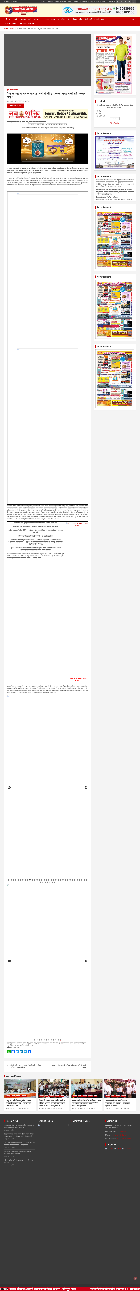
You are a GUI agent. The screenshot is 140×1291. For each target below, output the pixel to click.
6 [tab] (20, 879)
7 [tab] (22, 879)
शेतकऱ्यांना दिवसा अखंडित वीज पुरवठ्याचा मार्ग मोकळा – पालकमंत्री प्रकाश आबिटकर (117, 1103)
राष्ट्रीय (30, 19)
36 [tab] (11, 880)
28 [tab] (72, 879)
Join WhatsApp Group (86, 1)
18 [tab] (48, 879)
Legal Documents (60, 1)
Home (43, 1)
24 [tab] (63, 879)
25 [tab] (65, 879)
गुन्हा (58, 19)
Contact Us (111, 1)
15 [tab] (41, 879)
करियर (80, 19)
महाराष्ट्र (23, 19)
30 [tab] (77, 879)
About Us (50, 1)
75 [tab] (54, 882)
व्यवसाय (53, 19)
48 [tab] (39, 880)
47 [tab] (37, 880)
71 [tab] (45, 882)
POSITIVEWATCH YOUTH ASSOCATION (19, 24)
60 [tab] (67, 880)
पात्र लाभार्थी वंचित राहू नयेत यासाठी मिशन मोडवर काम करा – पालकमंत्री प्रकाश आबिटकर (18, 1103)
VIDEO (70, 1)
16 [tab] (44, 879)
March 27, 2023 (12, 101)
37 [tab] (13, 880)
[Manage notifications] (135, 1278)
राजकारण (45, 19)
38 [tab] (15, 880)
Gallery (104, 1)
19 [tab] (51, 879)
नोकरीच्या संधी (88, 19)
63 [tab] (74, 880)
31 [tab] (79, 879)
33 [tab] (84, 879)
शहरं (15, 19)
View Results (114, 123)
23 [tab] (60, 879)
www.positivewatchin (124, 1139)
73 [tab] (50, 882)
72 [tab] (47, 882)
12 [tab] (34, 879)
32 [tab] (81, 879)
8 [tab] (25, 879)
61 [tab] (70, 880)
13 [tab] (37, 879)
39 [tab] (18, 880)
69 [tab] (40, 882)
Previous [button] (9, 787)
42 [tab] (25, 880)
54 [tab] (53, 880)
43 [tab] (27, 880)
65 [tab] (79, 880)
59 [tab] (65, 880)
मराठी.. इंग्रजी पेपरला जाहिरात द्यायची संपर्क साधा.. (111, 191)
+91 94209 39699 (122, 1131)
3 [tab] (13, 879)
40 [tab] (20, 880)
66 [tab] (81, 880)
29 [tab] (74, 879)
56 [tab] (58, 880)
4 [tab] (15, 879)
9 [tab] (27, 879)
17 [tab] (46, 879)
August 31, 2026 (11, 1108)
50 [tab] (44, 880)
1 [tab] (8, 879)
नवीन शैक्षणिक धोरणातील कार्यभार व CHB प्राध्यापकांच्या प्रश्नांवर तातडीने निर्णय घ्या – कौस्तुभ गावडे (86, 1103)
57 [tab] (60, 880)
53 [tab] (51, 880)
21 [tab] (55, 879)
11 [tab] (32, 879)
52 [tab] (48, 880)
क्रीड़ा (62, 19)
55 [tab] (55, 880)
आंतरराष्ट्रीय (37, 19)
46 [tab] (34, 880)
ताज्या (10, 19)
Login (76, 1)
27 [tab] (70, 879)
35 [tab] (8, 880)
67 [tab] (84, 880)
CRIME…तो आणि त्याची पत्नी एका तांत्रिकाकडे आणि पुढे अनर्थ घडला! (69, 1066)
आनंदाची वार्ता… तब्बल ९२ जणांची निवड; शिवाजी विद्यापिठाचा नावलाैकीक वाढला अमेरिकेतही (25, 1066)
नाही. (100, 114)
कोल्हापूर (8, 1095)
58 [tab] (63, 880)
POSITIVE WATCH (24, 101)
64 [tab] (77, 880)
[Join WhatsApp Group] (47, 114)
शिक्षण (75, 19)
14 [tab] (39, 879)
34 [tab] (86, 879)
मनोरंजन (69, 19)
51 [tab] (46, 880)
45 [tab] (32, 880)
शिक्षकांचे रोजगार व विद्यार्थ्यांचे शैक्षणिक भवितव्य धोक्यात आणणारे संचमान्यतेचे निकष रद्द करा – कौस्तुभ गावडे (52, 1103)
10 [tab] (30, 879)
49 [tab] (41, 880)
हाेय (100, 111)
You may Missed (13, 1076)
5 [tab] (18, 879)
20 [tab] (53, 879)
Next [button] (86, 787)
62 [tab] (72, 880)
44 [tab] (30, 880)
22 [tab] (58, 879)
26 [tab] (67, 879)
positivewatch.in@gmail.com (120, 1135)
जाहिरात (97, 1)
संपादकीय (96, 19)
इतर (102, 19)
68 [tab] (86, 880)
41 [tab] (22, 880)
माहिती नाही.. (102, 116)
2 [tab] (11, 879)
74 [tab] (52, 882)
